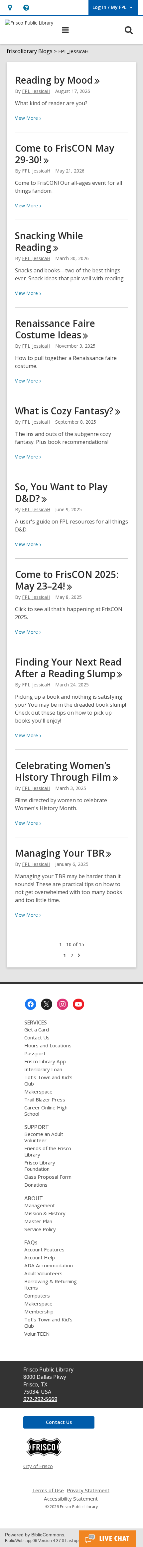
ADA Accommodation (48, 1265)
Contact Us (37, 1037)
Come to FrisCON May (64, 154)
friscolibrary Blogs (30, 51)
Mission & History (45, 1213)
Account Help (39, 1257)
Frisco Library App (45, 1061)
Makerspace (38, 1091)
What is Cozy (64, 410)
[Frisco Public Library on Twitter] (46, 1004)
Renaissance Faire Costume (55, 329)
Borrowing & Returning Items (50, 1284)
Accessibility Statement (71, 1499)
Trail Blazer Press (44, 1099)
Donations (36, 1184)
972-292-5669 (40, 1399)
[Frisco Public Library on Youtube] (78, 1004)
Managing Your (59, 853)
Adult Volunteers (43, 1273)
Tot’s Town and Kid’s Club (48, 1080)
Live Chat (107, 1538)
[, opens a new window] (44, 1454)
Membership (39, 1311)
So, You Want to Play (61, 492)
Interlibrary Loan (43, 1069)
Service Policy (40, 1229)
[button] (10, 7)
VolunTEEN (37, 1333)
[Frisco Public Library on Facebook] (30, 1004)
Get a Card (36, 1029)
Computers (37, 1295)
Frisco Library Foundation (39, 1165)
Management (39, 1205)
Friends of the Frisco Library (47, 1151)
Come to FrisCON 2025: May (67, 580)
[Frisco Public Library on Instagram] (62, 1004)
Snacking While (49, 241)
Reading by (54, 80)
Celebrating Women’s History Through (63, 771)
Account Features (44, 1249)
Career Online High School (46, 1110)
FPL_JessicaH (36, 91)
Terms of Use (48, 1490)
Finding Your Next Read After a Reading (68, 668)
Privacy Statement (88, 1490)
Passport (35, 1053)
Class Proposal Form (48, 1176)
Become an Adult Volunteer (43, 1137)
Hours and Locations (48, 1045)
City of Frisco (38, 1466)
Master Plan (38, 1221)
